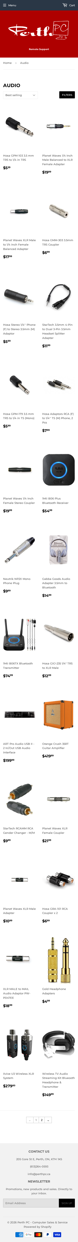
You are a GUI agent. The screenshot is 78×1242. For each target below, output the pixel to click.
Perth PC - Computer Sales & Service (42, 1222)
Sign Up (67, 1203)
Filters (67, 95)
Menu (12, 5)
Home (7, 62)
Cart (71, 5)
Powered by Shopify (37, 1226)
